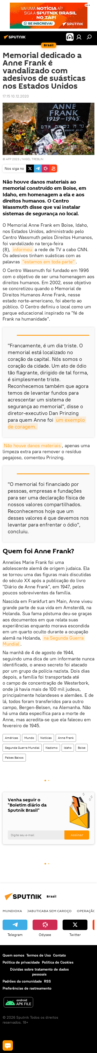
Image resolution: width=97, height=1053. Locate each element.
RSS (47, 981)
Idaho (68, 748)
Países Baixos (14, 757)
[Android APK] (18, 1003)
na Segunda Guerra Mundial (44, 641)
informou (22, 249)
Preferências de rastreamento (27, 988)
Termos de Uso (38, 955)
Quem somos (13, 955)
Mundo (29, 738)
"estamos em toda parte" (48, 262)
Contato (59, 955)
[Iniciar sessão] (79, 37)
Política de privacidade (21, 962)
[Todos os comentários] (8, 1045)
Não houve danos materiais (32, 445)
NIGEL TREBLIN (32, 159)
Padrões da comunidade (22, 981)
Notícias (46, 738)
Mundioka (12, 910)
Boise (81, 748)
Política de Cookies (57, 962)
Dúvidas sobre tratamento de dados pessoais (39, 972)
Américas (11, 738)
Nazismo (52, 748)
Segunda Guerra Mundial (22, 748)
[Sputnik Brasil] (15, 39)
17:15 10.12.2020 (16, 96)
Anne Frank (66, 738)
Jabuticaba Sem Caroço (49, 910)
